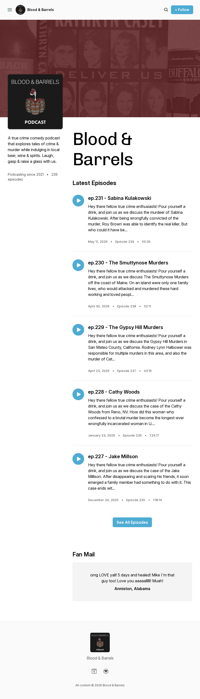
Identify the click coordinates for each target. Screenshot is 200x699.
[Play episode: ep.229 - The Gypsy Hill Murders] (78, 330)
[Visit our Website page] (94, 671)
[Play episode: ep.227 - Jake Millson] (78, 459)
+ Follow (182, 10)
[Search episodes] (166, 10)
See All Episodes (132, 522)
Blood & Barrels (40, 10)
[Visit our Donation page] (105, 671)
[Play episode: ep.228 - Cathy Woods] (78, 394)
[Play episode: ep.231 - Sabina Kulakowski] (78, 200)
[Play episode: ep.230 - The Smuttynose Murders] (78, 265)
